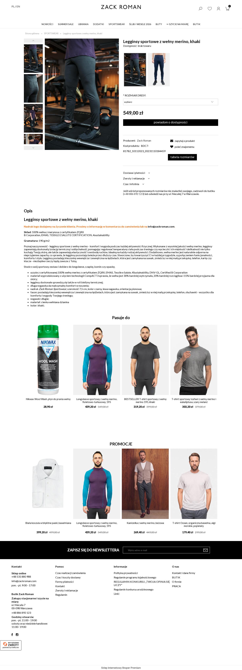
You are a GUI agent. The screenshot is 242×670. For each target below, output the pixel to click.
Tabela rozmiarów (182, 157)
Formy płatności (64, 581)
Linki (116, 593)
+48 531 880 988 (21, 576)
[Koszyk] (228, 8)
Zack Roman (144, 140)
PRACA (176, 586)
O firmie (176, 581)
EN (18, 6)
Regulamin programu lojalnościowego (135, 577)
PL (13, 6)
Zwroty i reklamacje (66, 590)
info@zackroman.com (161, 226)
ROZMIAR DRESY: (134, 95)
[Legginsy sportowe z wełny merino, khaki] (33, 58)
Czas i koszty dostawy (68, 577)
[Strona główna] (121, 7)
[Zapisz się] (205, 550)
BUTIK (176, 577)
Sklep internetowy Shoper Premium (121, 667)
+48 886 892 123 (133, 193)
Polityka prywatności (126, 572)
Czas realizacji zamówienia (70, 572)
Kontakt (60, 586)
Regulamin (61, 594)
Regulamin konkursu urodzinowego (133, 589)
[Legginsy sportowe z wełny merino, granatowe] (159, 69)
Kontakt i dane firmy (183, 572)
